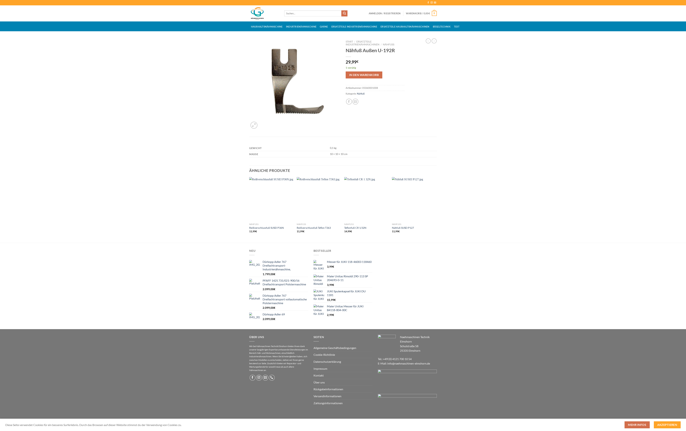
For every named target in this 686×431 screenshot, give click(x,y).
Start (349, 41)
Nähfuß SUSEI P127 (403, 227)
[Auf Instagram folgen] (432, 2)
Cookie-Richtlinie (324, 354)
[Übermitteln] (344, 13)
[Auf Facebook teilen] (349, 102)
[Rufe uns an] (272, 378)
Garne (324, 26)
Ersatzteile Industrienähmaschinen (362, 43)
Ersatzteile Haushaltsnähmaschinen (405, 26)
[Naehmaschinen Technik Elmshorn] (264, 13)
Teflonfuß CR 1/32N (355, 227)
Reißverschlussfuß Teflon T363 (314, 227)
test (456, 26)
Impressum (320, 368)
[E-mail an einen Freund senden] (355, 102)
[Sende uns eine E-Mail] (435, 2)
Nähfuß (388, 44)
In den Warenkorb (364, 74)
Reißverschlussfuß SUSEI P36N (266, 227)
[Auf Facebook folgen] (428, 2)
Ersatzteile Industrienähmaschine (354, 26)
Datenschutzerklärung (327, 361)
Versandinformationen (327, 396)
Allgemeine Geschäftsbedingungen (335, 348)
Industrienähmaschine (301, 26)
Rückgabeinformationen (328, 389)
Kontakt (319, 375)
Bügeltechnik (442, 26)
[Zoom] (253, 125)
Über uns (319, 382)
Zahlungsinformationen (328, 403)
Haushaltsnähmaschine (267, 26)
